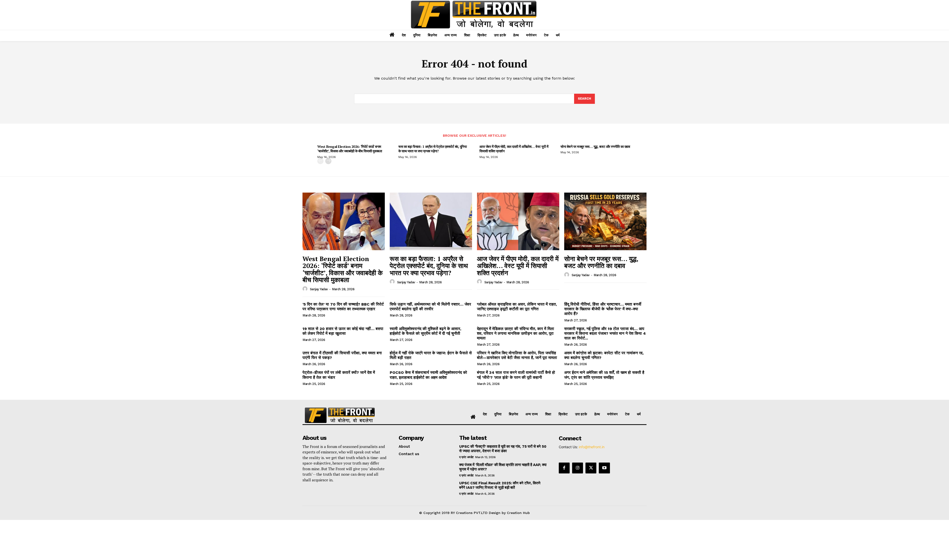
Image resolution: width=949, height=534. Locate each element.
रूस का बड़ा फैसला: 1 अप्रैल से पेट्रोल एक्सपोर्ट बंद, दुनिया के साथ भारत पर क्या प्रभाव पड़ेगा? (432, 148)
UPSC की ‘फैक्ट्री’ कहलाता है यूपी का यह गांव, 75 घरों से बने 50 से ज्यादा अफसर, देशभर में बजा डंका (502, 448)
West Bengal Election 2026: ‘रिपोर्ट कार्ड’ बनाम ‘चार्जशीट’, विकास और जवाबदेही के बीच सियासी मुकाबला (349, 148)
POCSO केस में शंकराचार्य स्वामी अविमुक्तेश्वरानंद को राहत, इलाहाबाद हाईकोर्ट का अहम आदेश (428, 374)
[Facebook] (564, 468)
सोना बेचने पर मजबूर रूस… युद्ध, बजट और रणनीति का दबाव (595, 146)
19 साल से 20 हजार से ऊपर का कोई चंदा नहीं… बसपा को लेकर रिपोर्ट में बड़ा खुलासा (342, 331)
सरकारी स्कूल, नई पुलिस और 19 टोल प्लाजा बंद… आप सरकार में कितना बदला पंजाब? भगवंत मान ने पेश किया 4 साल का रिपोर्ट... (605, 333)
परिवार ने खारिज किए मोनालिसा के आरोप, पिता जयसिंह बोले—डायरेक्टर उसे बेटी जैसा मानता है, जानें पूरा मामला (517, 355)
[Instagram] (577, 468)
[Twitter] (590, 468)
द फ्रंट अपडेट (466, 457)
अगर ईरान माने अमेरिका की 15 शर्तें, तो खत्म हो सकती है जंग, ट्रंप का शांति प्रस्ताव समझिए (604, 374)
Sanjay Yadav (319, 289)
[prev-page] (320, 161)
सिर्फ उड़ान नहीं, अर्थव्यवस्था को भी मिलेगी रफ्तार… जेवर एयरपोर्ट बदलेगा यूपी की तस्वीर (430, 306)
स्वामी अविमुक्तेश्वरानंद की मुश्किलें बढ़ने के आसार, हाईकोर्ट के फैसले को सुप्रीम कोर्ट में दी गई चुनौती (425, 331)
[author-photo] (305, 289)
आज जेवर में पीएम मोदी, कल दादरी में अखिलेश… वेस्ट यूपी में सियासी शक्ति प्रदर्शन (513, 148)
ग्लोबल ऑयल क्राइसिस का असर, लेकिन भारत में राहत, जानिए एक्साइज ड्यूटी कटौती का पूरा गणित (517, 306)
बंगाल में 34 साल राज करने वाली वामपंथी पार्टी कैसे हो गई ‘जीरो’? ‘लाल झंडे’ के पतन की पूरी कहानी (516, 374)
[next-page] (328, 161)
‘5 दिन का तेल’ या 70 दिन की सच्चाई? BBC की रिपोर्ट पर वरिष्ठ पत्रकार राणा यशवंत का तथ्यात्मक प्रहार (343, 306)
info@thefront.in (591, 447)
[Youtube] (604, 468)
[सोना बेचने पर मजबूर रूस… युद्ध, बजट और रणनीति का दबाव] (605, 221)
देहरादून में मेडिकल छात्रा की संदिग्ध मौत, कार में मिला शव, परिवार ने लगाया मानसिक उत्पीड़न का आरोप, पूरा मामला (515, 333)
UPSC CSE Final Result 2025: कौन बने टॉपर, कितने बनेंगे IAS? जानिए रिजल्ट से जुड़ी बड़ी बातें (499, 485)
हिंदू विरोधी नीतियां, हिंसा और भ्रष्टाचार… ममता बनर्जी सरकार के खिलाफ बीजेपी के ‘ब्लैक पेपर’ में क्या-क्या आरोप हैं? (602, 309)
